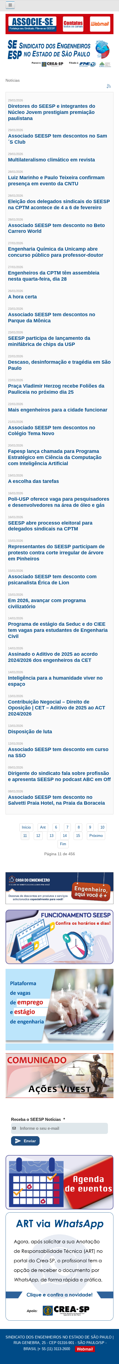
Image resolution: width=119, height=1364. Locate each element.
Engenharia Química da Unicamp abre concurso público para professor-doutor (55, 252)
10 (102, 827)
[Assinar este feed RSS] (109, 86)
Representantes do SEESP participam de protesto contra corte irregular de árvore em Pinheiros (56, 553)
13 (51, 836)
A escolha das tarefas (33, 481)
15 (78, 836)
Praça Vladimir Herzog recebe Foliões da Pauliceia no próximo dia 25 (56, 389)
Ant (43, 827)
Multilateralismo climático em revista (51, 160)
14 (65, 836)
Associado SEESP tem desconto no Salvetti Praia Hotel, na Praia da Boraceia (56, 800)
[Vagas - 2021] (59, 1009)
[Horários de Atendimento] (59, 938)
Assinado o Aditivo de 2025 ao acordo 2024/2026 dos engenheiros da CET (53, 657)
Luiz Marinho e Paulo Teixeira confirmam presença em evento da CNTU (56, 180)
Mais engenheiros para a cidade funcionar (57, 410)
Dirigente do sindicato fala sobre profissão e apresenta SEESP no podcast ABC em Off (59, 776)
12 (38, 836)
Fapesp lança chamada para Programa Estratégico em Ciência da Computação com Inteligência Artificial (55, 457)
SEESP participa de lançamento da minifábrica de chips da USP (49, 341)
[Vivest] (59, 1077)
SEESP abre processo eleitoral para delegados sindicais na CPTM (50, 526)
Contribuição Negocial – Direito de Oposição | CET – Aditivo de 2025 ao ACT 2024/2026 (56, 708)
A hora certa (22, 297)
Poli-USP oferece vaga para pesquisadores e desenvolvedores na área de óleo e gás (58, 502)
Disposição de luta (30, 731)
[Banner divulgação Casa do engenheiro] (59, 888)
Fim (63, 844)
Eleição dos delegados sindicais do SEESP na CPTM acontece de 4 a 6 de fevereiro (59, 204)
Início (26, 827)
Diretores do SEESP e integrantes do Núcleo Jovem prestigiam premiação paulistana (51, 112)
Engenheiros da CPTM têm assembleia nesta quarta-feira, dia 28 (53, 276)
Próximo (96, 836)
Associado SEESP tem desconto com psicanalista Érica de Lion (52, 579)
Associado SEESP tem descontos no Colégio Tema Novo (51, 431)
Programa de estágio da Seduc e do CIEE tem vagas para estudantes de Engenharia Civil (58, 630)
